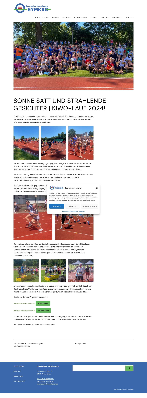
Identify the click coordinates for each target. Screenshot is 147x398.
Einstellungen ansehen (89, 206)
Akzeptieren (56, 206)
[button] (97, 188)
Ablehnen (72, 206)
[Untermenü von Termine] (59, 17)
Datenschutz (66, 211)
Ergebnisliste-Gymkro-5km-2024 (24, 310)
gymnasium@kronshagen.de (47, 384)
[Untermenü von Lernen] (97, 17)
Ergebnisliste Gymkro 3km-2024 (24, 303)
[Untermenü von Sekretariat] (123, 17)
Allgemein (40, 344)
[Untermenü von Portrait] (71, 17)
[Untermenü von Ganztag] (109, 17)
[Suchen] (129, 368)
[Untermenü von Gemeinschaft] (87, 17)
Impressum (82, 211)
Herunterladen (43, 303)
